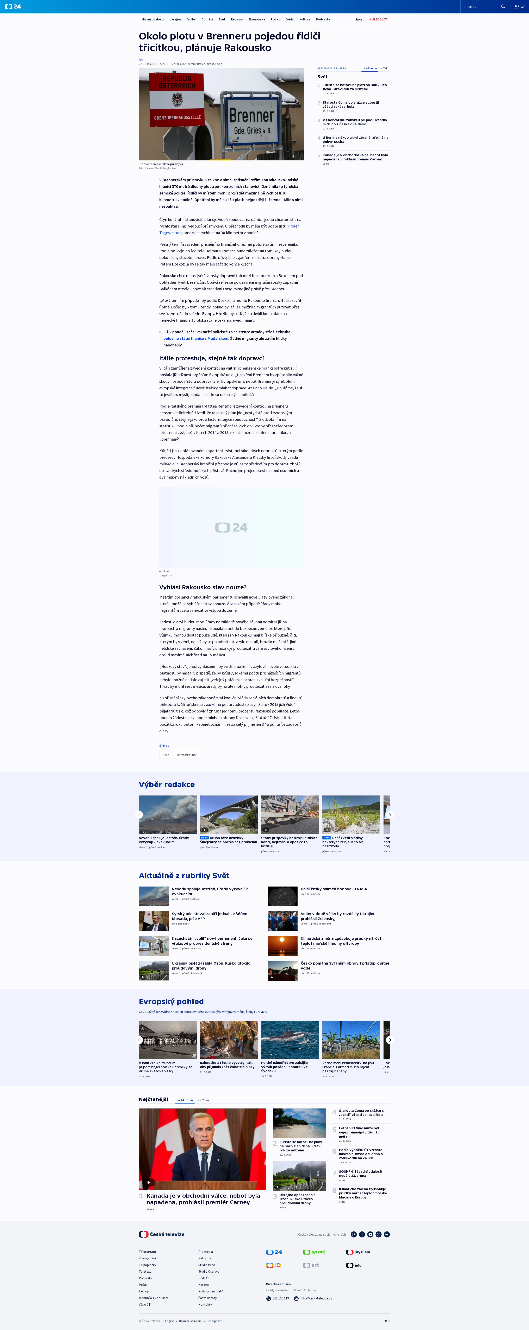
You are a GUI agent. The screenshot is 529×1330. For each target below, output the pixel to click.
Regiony (237, 19)
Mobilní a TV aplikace (154, 1298)
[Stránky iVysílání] (358, 1252)
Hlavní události (153, 19)
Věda (290, 19)
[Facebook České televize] (362, 1234)
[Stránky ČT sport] (314, 1252)
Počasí (276, 19)
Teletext (145, 1271)
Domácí (207, 19)
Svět (222, 19)
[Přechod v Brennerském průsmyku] (221, 114)
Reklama (204, 1258)
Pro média (205, 1251)
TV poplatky (147, 1265)
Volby (191, 19)
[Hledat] (503, 6)
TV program (147, 1251)
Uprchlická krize (187, 755)
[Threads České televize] (387, 1234)
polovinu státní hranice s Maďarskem (195, 338)
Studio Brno (206, 1265)
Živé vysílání (147, 1258)
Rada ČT (204, 1278)
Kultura (304, 19)
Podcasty (323, 19)
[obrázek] (231, 527)
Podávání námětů (210, 1291)
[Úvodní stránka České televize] (162, 1234)
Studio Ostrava (208, 1271)
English (169, 1321)
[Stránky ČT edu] (353, 1265)
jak (141, 59)
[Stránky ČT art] (311, 1265)
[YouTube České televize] (370, 1234)
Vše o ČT (145, 1304)
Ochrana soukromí (190, 1321)
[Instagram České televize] (353, 1234)
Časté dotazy (207, 1298)
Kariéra (203, 1285)
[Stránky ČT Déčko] (273, 1265)
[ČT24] (13, 6)
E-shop (144, 1291)
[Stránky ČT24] (274, 1252)
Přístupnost (214, 1321)
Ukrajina (175, 19)
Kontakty (205, 1304)
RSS (387, 1321)
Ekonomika (257, 19)
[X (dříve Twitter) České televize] (378, 1234)
